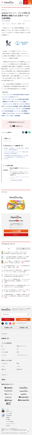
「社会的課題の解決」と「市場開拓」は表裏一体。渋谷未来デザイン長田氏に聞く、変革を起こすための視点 (17, 295)
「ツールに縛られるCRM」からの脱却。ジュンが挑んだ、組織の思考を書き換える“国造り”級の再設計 (16, 257)
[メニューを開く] (2, 2)
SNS (18, 352)
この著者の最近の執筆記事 (16, 180)
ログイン (17, 234)
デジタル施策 (4, 352)
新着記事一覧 (5, 338)
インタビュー (4, 363)
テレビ (3, 23)
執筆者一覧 (19, 369)
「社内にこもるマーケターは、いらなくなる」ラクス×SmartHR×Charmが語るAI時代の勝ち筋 (16, 275)
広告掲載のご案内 (8, 327)
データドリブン (13, 23)
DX (2, 346)
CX (17, 349)
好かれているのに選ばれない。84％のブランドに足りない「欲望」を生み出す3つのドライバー (17, 290)
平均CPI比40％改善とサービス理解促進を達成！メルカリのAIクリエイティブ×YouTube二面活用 (17, 286)
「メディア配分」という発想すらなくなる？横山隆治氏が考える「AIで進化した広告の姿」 (17, 261)
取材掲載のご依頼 (23, 327)
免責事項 (8, 417)
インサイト (4, 355)
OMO (23, 23)
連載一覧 (3, 369)
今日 (9, 248)
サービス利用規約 (9, 421)
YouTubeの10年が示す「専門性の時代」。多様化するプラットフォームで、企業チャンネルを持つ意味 (17, 270)
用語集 (3, 379)
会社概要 (8, 419)
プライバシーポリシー (10, 423)
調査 (18, 363)
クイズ (18, 366)
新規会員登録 (16, 231)
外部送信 (8, 425)
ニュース (7, 23)
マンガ (3, 366)
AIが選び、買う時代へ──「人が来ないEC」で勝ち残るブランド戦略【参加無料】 (16, 148)
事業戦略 (19, 23)
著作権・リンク (9, 411)
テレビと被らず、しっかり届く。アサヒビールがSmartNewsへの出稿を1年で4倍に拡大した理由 (15, 252)
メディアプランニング (22, 355)
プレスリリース (7, 141)
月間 (23, 248)
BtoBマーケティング (21, 346)
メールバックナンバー (17, 227)
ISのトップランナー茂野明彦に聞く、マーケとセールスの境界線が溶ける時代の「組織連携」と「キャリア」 (17, 280)
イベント (3, 375)
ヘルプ (7, 409)
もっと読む (5, 158)
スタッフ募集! (9, 413)
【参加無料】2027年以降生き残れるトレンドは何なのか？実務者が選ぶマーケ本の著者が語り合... (16, 156)
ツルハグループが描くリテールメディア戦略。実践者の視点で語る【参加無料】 (16, 152)
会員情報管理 (9, 415)
